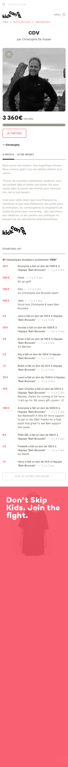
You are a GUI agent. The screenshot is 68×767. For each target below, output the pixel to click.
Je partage (14, 133)
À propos (8, 154)
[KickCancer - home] (13, 14)
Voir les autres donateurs (32, 476)
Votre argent (25, 154)
